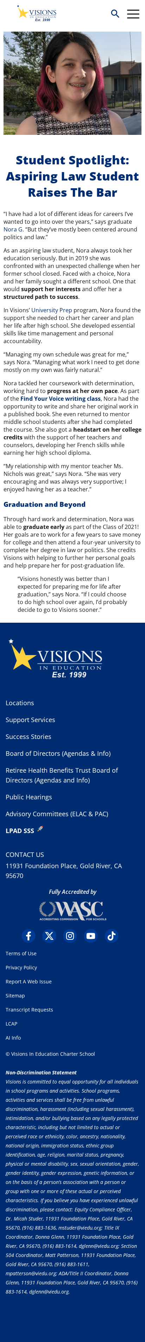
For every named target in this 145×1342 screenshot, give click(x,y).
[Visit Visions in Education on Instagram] (72, 936)
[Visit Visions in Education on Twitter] (52, 936)
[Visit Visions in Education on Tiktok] (114, 936)
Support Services (30, 719)
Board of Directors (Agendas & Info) (58, 753)
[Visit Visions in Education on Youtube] (93, 936)
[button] (115, 14)
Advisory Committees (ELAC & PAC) (57, 814)
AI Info (13, 1037)
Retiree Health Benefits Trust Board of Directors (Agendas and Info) (62, 775)
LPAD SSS (20, 830)
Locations (20, 703)
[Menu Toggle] (133, 14)
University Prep (51, 310)
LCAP (11, 1023)
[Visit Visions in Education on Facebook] (31, 936)
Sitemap (15, 995)
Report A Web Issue (29, 981)
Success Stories (28, 736)
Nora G (13, 229)
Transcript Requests (29, 1009)
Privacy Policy (21, 967)
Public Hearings (29, 797)
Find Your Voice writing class (60, 398)
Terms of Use (21, 953)
